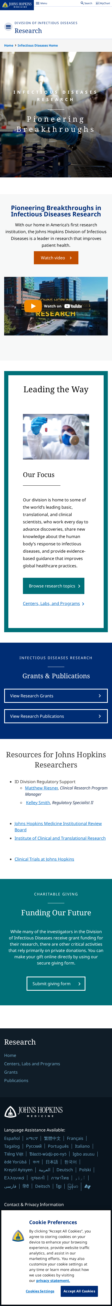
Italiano (82, 1146)
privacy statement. (53, 1280)
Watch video (53, 258)
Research (28, 30)
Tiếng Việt (13, 1154)
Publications (16, 1080)
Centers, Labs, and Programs (51, 603)
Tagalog (12, 1146)
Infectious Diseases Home (38, 45)
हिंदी (26, 1186)
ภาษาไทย (60, 1178)
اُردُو (80, 1178)
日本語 (52, 1162)
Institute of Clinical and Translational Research (60, 838)
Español (12, 1138)
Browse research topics (52, 586)
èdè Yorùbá (15, 1162)
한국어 (70, 1162)
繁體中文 (52, 1138)
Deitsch (42, 1186)
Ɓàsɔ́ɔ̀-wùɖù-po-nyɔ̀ (47, 1154)
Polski (85, 1170)
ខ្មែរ (58, 1186)
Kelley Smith (38, 802)
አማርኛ (32, 1138)
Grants (11, 1072)
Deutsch (65, 1170)
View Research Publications (37, 716)
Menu (41, 4)
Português (58, 1146)
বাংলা (36, 1162)
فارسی (10, 1186)
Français (75, 1138)
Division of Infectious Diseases (46, 23)
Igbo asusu (84, 1154)
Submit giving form (52, 983)
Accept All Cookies (79, 1291)
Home (8, 45)
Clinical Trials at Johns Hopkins (44, 859)
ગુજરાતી (37, 1178)
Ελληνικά (14, 1178)
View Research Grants (31, 696)
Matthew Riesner (41, 788)
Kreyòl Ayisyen (18, 1170)
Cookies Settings (40, 1291)
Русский (34, 1146)
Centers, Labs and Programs (32, 1064)
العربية (44, 1170)
